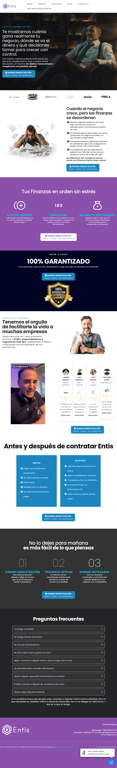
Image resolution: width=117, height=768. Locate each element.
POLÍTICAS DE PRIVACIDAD (106, 747)
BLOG (70, 4)
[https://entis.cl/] (9, 6)
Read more (65, 415)
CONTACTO (83, 4)
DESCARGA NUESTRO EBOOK (39, 9)
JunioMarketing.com (64, 747)
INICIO (30, 4)
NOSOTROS (57, 4)
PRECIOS (42, 4)
